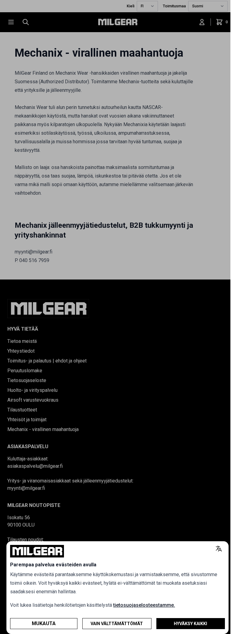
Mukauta (44, 623)
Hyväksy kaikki (190, 623)
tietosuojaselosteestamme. (144, 605)
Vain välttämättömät (117, 623)
